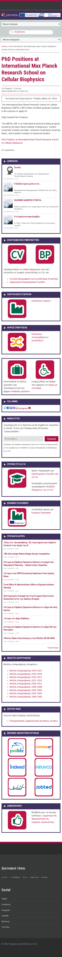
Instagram (6, 910)
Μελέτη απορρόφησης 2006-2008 (26, 687)
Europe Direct (34, 877)
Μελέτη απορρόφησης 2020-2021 (26, 670)
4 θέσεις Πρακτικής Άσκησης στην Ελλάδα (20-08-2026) (29, 638)
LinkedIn (5, 916)
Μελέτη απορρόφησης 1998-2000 (26, 696)
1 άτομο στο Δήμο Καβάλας (16, 618)
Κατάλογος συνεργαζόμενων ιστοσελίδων (40, 337)
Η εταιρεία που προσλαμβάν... (27, 216)
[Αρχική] (31, 16)
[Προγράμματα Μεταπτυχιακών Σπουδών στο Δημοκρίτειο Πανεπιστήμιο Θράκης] (17, 487)
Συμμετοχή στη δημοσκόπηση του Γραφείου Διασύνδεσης (44, 818)
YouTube (5, 927)
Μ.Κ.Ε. (25, 877)
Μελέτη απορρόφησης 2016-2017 (26, 677)
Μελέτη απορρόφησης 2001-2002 (26, 693)
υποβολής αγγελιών (20, 391)
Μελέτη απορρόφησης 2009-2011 (26, 683)
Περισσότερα (53, 648)
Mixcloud (5, 921)
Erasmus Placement (41, 513)
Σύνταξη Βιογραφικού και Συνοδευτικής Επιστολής (34, 279)
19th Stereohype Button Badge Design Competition (27, 554)
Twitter (4, 899)
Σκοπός (17, 167)
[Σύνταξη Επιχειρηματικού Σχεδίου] (45, 263)
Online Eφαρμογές (31, 269)
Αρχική (4, 46)
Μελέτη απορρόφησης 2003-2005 (26, 690)
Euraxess (44, 877)
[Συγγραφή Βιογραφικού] (17, 263)
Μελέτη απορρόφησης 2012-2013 (26, 680)
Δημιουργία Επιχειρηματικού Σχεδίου (27, 282)
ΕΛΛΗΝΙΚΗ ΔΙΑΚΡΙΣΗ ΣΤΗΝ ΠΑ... (28, 200)
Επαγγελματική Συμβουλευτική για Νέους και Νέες (34, 721)
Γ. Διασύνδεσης (15, 877)
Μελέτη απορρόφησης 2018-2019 (26, 674)
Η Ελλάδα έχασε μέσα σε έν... (27, 184)
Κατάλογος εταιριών (41, 301)
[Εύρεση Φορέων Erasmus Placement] (17, 526)
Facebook (6, 904)
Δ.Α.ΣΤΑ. (4, 877)
